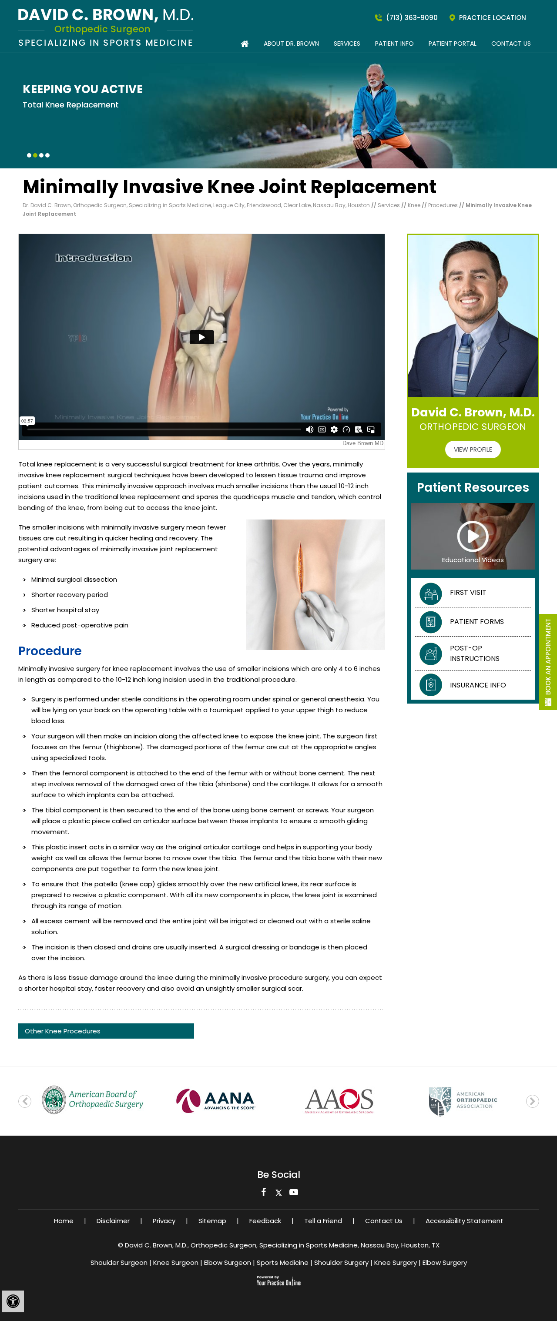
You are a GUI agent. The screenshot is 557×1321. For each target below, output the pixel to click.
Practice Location (492, 17)
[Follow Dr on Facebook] (263, 1194)
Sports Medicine (283, 1262)
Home (64, 1220)
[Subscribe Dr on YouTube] (294, 1194)
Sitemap (212, 1220)
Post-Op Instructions (475, 653)
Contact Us (511, 43)
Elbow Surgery (445, 1262)
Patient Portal (452, 43)
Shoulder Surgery (341, 1262)
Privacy (164, 1220)
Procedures (443, 205)
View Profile (473, 449)
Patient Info (394, 43)
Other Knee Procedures (63, 1031)
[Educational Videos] (473, 536)
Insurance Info (478, 685)
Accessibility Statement (464, 1220)
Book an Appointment (548, 656)
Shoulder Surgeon (119, 1262)
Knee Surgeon (175, 1262)
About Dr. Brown (291, 43)
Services (347, 43)
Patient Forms (477, 622)
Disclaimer (113, 1220)
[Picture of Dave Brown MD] (105, 27)
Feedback (265, 1220)
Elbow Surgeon (227, 1262)
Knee (415, 205)
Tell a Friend (323, 1220)
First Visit (468, 592)
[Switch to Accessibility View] (13, 1301)
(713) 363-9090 (412, 17)
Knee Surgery (395, 1262)
